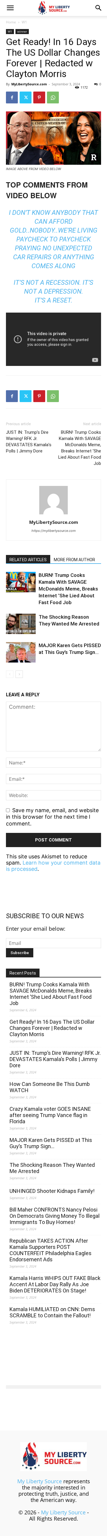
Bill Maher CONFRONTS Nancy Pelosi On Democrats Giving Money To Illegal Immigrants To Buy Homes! (55, 1216)
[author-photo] (53, 514)
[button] (10, 8)
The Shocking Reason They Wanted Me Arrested (52, 1168)
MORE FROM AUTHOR (74, 559)
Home (11, 22)
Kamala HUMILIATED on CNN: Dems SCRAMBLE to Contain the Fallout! (52, 1312)
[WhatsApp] (53, 97)
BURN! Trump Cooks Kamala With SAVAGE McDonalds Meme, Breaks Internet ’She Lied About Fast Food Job (79, 448)
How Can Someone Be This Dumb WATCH (50, 1087)
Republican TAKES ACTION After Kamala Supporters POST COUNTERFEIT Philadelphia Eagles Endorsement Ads (51, 1250)
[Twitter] (26, 97)
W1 (24, 22)
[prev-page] (9, 674)
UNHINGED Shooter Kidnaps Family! (52, 1191)
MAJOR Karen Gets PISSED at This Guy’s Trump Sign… (51, 1143)
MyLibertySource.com (29, 84)
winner (22, 31)
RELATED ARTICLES (28, 559)
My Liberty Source (39, 1481)
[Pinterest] (39, 97)
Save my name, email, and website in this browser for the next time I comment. (52, 817)
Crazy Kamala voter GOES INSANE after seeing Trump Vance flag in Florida (50, 1115)
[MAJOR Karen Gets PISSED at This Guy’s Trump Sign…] (21, 652)
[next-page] (19, 674)
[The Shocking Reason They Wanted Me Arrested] (21, 624)
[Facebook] (12, 97)
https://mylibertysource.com (54, 531)
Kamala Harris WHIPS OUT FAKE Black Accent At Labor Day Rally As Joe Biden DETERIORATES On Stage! (55, 1284)
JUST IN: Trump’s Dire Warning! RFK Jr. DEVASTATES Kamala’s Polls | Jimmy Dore (28, 442)
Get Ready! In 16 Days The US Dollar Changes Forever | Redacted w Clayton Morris (52, 1028)
